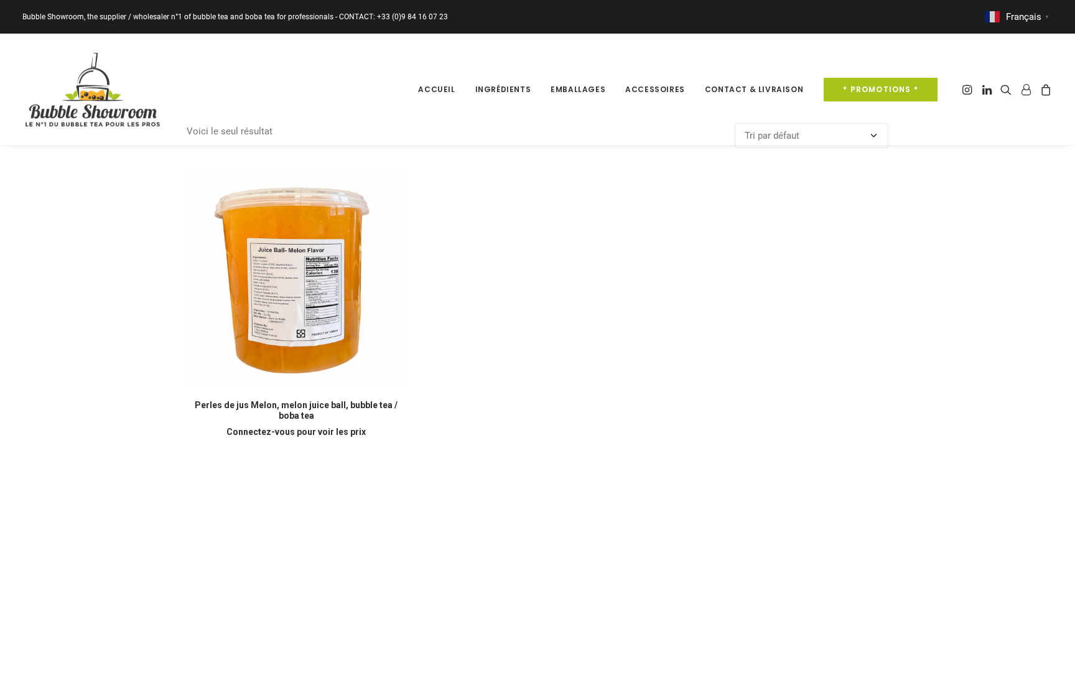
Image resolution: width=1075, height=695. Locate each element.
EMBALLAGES (578, 89)
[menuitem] (436, 89)
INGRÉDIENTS (503, 89)
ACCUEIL (436, 89)
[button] (968, 89)
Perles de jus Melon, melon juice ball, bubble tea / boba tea (296, 410)
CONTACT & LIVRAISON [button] (754, 89)
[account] (1026, 89)
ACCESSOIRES (655, 89)
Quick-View (391, 185)
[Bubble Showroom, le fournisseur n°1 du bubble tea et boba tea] (92, 89)
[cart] (1044, 89)
